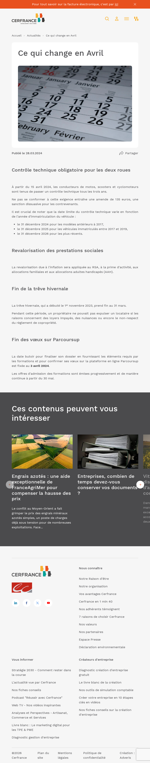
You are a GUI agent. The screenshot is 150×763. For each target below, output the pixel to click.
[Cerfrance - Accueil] (28, 18)
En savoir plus (42, 485)
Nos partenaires (91, 632)
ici (116, 4)
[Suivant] (140, 485)
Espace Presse (90, 639)
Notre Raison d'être (94, 579)
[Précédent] (10, 485)
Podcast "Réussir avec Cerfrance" (37, 697)
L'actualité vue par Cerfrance (34, 682)
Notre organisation (93, 586)
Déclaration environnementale (102, 647)
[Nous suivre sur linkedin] (16, 603)
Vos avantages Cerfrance (97, 594)
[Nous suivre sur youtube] (48, 603)
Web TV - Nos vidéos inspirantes (36, 705)
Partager (131, 153)
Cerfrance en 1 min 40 (95, 601)
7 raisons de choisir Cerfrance (101, 617)
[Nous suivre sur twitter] (37, 603)
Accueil (16, 35)
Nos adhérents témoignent (99, 609)
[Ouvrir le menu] (126, 19)
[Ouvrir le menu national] (136, 19)
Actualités (33, 35)
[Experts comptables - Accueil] (23, 587)
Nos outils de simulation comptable (106, 690)
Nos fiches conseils (26, 690)
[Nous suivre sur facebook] (26, 603)
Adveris (125, 757)
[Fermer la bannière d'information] (135, 4)
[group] (42, 485)
